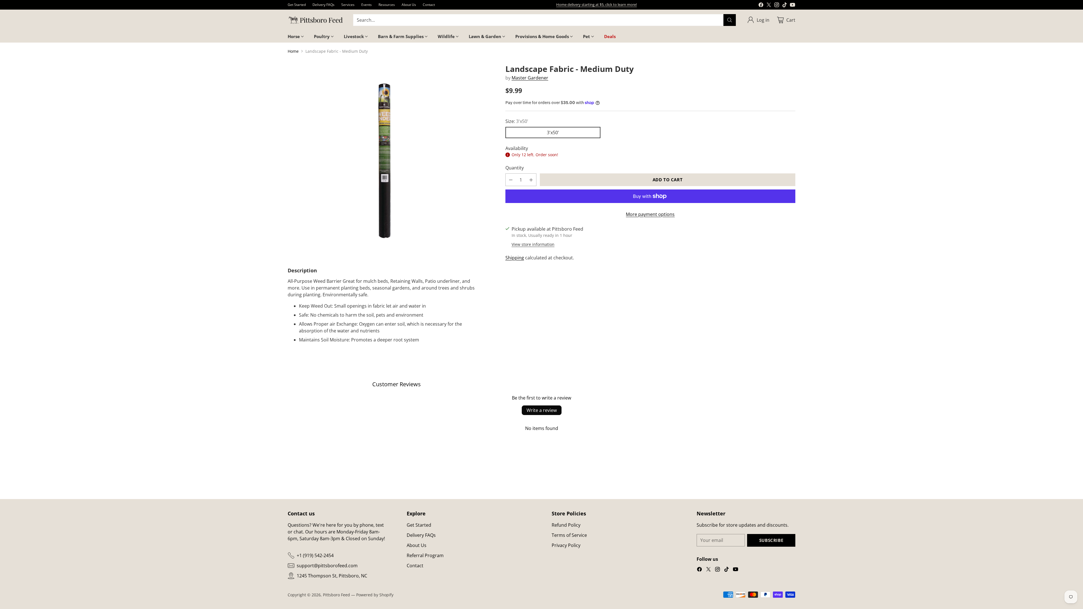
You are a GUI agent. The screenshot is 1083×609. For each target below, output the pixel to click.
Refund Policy (566, 525)
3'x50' (553, 132)
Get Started (419, 525)
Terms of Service (569, 535)
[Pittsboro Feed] (316, 20)
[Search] (729, 20)
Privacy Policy (566, 545)
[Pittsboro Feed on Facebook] (761, 5)
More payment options (650, 214)
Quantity (514, 168)
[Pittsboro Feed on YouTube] (792, 5)
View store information (533, 244)
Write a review (542, 410)
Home (293, 51)
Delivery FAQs (421, 535)
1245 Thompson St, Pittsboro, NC (332, 576)
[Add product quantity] (531, 180)
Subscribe (771, 540)
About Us (416, 545)
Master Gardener (530, 78)
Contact (415, 565)
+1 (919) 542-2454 (315, 555)
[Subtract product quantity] (511, 180)
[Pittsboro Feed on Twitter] (769, 5)
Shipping (514, 258)
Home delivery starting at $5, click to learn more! (596, 4)
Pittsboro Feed (336, 594)
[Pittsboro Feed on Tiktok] (784, 5)
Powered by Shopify (374, 594)
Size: (516, 121)
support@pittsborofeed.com (327, 565)
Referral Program (425, 555)
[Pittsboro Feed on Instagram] (777, 5)
